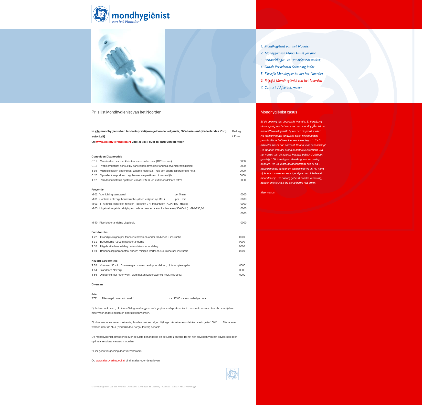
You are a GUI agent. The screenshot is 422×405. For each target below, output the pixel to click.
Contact (166, 386)
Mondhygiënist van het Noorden (131, 14)
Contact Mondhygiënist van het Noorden (293, 87)
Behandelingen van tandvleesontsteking (293, 59)
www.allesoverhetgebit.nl (113, 142)
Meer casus (268, 192)
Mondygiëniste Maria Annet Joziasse (293, 53)
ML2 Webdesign (188, 386)
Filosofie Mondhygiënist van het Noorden (293, 73)
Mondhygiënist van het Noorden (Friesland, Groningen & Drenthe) (127, 386)
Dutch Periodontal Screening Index (293, 66)
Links (175, 386)
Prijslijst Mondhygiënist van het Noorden (293, 80)
